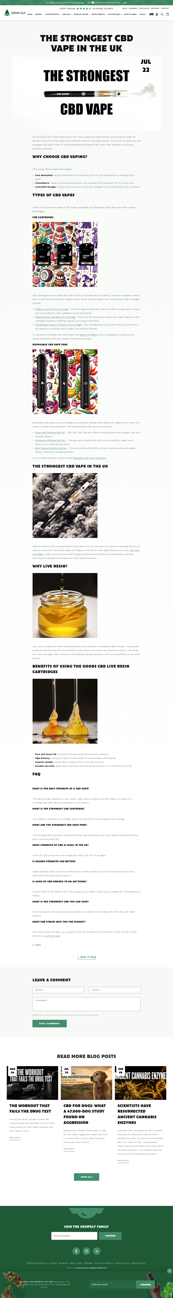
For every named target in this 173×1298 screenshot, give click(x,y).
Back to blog (88, 956)
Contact (165, 8)
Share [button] (38, 945)
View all (86, 1177)
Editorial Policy (138, 1263)
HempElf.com (40, 1263)
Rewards (133, 8)
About (72, 1263)
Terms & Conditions (103, 1263)
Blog (125, 8)
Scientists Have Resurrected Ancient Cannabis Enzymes (137, 1114)
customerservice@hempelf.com (91, 1268)
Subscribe (110, 1236)
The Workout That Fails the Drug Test (30, 1109)
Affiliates (144, 8)
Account (53, 1263)
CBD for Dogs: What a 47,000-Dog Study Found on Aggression (85, 1114)
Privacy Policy (122, 1263)
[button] (30, 14)
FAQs (79, 1263)
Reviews (155, 8)
